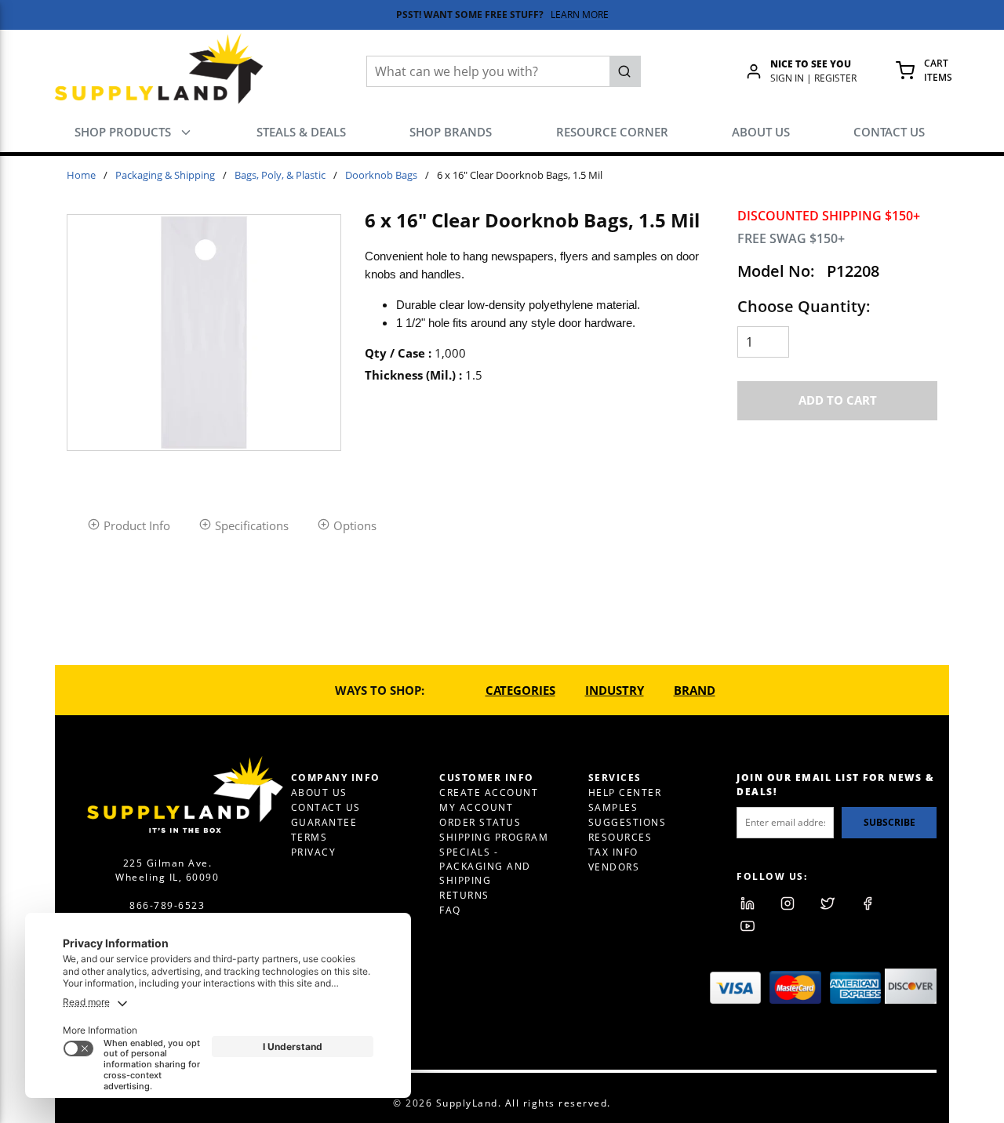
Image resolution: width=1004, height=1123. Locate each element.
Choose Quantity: (804, 306)
